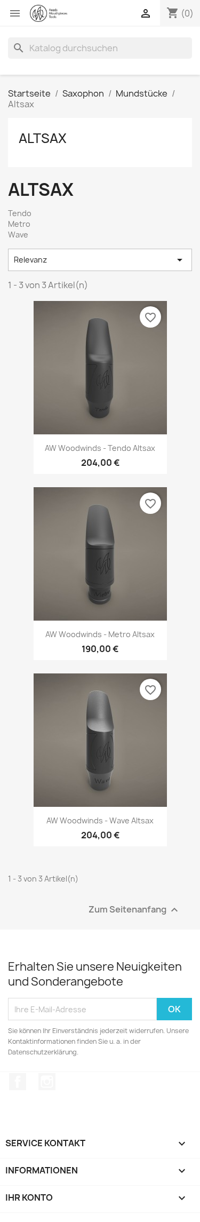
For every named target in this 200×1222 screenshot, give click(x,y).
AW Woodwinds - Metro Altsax (100, 634)
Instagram (46, 1081)
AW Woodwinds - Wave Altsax (100, 820)
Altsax (43, 138)
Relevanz (100, 259)
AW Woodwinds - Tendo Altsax (100, 448)
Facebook (17, 1081)
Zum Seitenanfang (135, 910)
